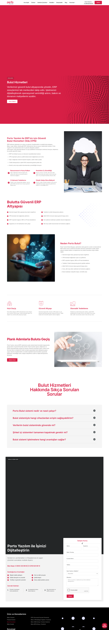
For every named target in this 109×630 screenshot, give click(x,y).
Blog (66, 2)
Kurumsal (71, 2)
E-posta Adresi (70, 558)
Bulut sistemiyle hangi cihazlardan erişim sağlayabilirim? (43, 418)
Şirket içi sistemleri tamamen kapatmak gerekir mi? (40, 432)
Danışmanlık (59, 2)
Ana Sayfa (26, 2)
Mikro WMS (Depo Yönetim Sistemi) (40, 622)
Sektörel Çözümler (42, 2)
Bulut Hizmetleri (11, 622)
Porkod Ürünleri (11, 619)
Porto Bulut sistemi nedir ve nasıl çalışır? (34, 410)
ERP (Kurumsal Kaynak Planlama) (40, 617)
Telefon (68, 564)
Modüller (51, 2)
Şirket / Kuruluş (70, 552)
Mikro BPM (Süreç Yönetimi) (38, 624)
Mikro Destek (10, 624)
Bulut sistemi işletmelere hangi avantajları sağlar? (39, 439)
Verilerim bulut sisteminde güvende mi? (34, 425)
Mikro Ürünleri (10, 617)
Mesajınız (69, 577)
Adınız (68, 546)
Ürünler (33, 2)
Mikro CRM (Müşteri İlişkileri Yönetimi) (41, 619)
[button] (54, 411)
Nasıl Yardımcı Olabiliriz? (72, 571)
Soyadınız (85, 546)
